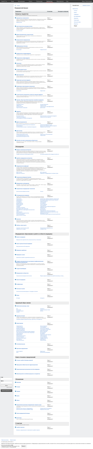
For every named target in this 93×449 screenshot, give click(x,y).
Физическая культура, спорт (22, 306)
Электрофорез (43, 327)
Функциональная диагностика (22, 136)
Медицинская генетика (45, 126)
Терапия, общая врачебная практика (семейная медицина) (30, 99)
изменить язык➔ (86, 5)
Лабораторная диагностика (22, 134)
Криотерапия (19, 339)
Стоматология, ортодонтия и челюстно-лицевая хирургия (29, 94)
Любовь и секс (43, 229)
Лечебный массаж (20, 344)
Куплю (17, 395)
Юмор (17, 295)
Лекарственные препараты (46, 408)
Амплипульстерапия (44, 328)
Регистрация (89, 1)
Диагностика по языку (21, 215)
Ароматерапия (19, 199)
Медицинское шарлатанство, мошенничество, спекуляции (28, 239)
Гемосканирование (20, 214)
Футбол (41, 310)
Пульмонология (19, 106)
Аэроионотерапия (44, 201)
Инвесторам (13, 440)
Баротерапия (43, 339)
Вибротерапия (19, 334)
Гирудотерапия (19, 326)
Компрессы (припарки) (21, 338)
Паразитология (43, 49)
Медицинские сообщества (22, 273)
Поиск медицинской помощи (23, 413)
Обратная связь (5, 440)
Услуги (30, 1)
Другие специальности (21, 122)
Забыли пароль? (9, 387)
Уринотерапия (19, 211)
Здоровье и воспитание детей (22, 228)
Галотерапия (19, 202)
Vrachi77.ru (4, 1)
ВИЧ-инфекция (43, 172)
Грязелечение (43, 340)
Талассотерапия (43, 204)
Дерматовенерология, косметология (24, 34)
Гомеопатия (18, 198)
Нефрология (18, 105)
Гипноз (41, 191)
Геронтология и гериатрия (21, 107)
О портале (19, 423)
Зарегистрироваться (6, 390)
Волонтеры (19, 417)
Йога (17, 352)
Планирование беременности (46, 228)
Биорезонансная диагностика (22, 213)
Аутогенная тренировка (45, 352)
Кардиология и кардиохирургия (23, 53)
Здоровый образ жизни (23, 303)
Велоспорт (18, 309)
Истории (18, 298)
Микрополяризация (20, 330)
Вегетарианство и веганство (22, 208)
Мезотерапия (43, 209)
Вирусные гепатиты (20, 173)
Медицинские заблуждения (22, 183)
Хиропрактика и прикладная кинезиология (25, 209)
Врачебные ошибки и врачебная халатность (25, 257)
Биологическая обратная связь (22, 191)
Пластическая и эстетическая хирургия (48, 115)
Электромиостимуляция (45, 329)
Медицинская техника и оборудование (24, 408)
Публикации (39, 1)
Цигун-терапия (19, 351)
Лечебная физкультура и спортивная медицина (26, 126)
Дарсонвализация (44, 330)
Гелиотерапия (43, 202)
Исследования (77, 16)
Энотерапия (18, 205)
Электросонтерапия (20, 329)
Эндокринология (19, 104)
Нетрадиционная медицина (22, 195)
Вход (83, 1)
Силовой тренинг (20, 310)
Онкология (18, 63)
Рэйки (17, 210)
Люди (12, 1)
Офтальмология (20, 74)
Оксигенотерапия (20, 336)
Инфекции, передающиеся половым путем (49, 173)
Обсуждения (20, 146)
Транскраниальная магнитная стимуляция (25, 332)
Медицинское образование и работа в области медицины (34, 234)
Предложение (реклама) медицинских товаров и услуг (28, 404)
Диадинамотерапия (20, 328)
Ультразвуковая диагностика (22, 135)
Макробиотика (43, 207)
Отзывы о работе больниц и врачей (24, 360)
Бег (17, 308)
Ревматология (43, 105)
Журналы (76, 18)
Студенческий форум (21, 268)
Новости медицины (20, 279)
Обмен (17, 400)
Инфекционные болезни (22, 46)
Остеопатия (42, 208)
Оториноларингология (21, 69)
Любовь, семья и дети (21, 225)
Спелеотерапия (43, 335)
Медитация (42, 351)
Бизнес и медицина (20, 237)
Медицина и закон (20, 254)
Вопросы (76, 24)
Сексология (18, 90)
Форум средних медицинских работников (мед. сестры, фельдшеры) (54, 275)
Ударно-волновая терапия (45, 334)
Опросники (76, 20)
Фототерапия (43, 332)
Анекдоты (42, 298)
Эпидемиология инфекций (22, 166)
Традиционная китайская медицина (47, 206)
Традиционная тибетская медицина (47, 210)
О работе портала (20, 427)
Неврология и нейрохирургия (23, 58)
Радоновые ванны (20, 340)
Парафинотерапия (44, 338)
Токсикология (19, 30)
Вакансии (18, 382)
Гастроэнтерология (44, 104)
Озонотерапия (43, 205)
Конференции (19, 284)
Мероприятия (60, 1)
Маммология (19, 22)
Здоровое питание (20, 315)
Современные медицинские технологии (25, 188)
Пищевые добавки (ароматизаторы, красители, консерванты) (29, 319)
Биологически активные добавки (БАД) (24, 409)
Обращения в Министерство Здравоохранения (27, 364)
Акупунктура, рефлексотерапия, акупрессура (49, 198)
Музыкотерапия (19, 204)
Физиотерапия (19, 125)
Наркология (42, 90)
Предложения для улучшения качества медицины (28, 369)
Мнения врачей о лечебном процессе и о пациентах (28, 373)
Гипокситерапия (43, 336)
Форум (75, 25)
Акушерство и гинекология (22, 18)
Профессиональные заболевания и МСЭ (24, 154)
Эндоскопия (42, 135)
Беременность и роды (21, 229)
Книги (75, 12)
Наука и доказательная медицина (24, 243)
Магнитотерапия (43, 331)
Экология (18, 219)
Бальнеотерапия (43, 326)
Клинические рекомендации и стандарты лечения (27, 291)
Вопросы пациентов (22, 14)
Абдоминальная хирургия (45, 117)
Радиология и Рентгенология (46, 134)
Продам (18, 391)
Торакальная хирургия (21, 117)
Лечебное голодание (20, 207)
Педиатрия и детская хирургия (23, 80)
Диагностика (19, 130)
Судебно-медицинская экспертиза (24, 158)
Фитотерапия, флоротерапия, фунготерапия (49, 199)
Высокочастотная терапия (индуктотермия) (25, 331)
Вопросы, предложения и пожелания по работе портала (28, 430)
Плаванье (42, 308)
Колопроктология (20, 115)
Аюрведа (18, 206)
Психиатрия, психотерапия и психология (25, 86)
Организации (21, 1)
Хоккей (17, 312)
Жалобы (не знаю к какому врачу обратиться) (27, 140)
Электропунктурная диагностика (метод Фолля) (50, 214)
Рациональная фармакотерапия (23, 177)
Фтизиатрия (18, 49)
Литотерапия (43, 203)
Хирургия (18, 111)
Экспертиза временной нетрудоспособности (49, 154)
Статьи (75, 10)
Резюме (18, 386)
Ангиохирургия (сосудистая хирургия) (24, 118)
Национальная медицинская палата (24, 275)
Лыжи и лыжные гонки (45, 309)
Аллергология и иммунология (23, 39)
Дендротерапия (19, 203)
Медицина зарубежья (21, 250)
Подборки (76, 14)
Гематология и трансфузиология (47, 106)
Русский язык (76, 5)
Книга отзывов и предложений (25, 357)
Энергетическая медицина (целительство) (49, 211)
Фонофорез (42, 333)
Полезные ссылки (20, 288)
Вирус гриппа (19, 172)
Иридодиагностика (44, 213)
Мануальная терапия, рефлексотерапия (48, 125)
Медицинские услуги (44, 409)
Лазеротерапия (19, 333)
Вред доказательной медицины (23, 246)
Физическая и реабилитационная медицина (25, 124)
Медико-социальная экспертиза (23, 149)
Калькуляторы (77, 22)
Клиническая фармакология (46, 124)
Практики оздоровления (22, 348)
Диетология (42, 107)
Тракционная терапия (20, 335)
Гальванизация (19, 327)
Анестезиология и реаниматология (24, 26)
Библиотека (49, 1)
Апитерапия (18, 201)
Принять (23, 446)
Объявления (19, 379)
